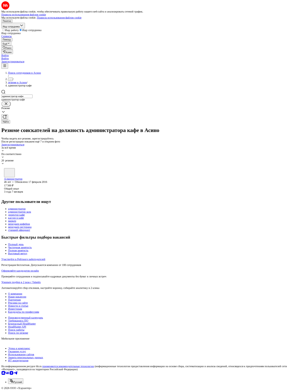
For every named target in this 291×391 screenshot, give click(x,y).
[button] (5, 55)
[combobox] (17, 96)
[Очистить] (6, 104)
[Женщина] (9, 172)
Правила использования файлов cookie (59, 17)
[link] (7, 48)
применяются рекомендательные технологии (68, 366)
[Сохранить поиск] (4, 117)
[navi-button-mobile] (4, 66)
